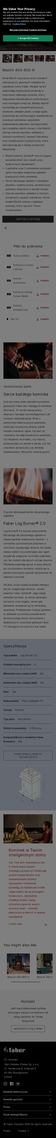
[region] (28, 22)
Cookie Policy (19, 24)
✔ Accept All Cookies (28, 38)
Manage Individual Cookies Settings (28, 30)
